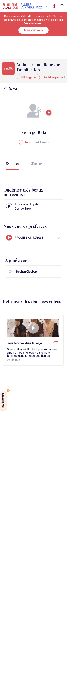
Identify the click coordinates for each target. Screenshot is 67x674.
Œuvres (36, 163)
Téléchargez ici (28, 77)
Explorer (12, 163)
